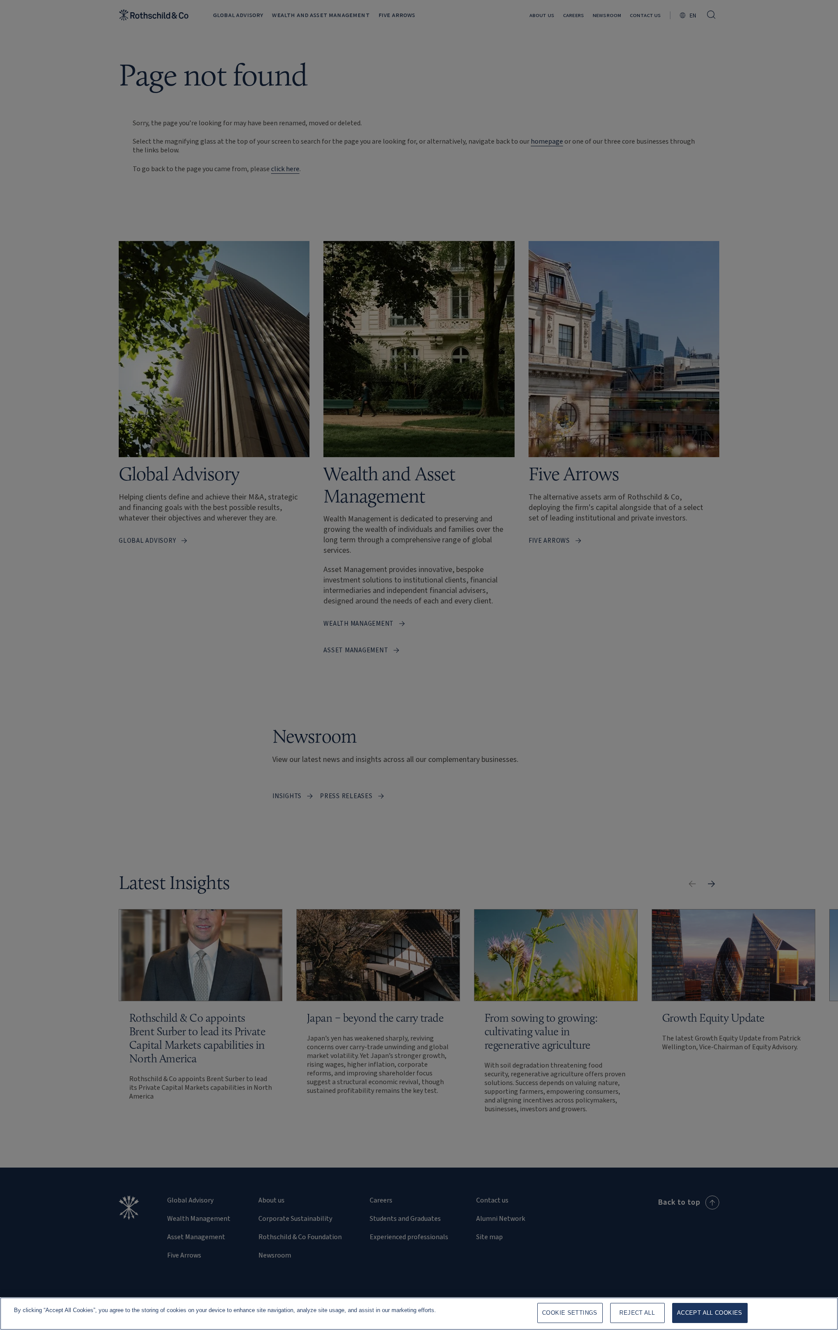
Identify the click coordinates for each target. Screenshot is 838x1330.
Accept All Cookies (709, 1312)
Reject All (637, 1312)
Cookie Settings (570, 1312)
